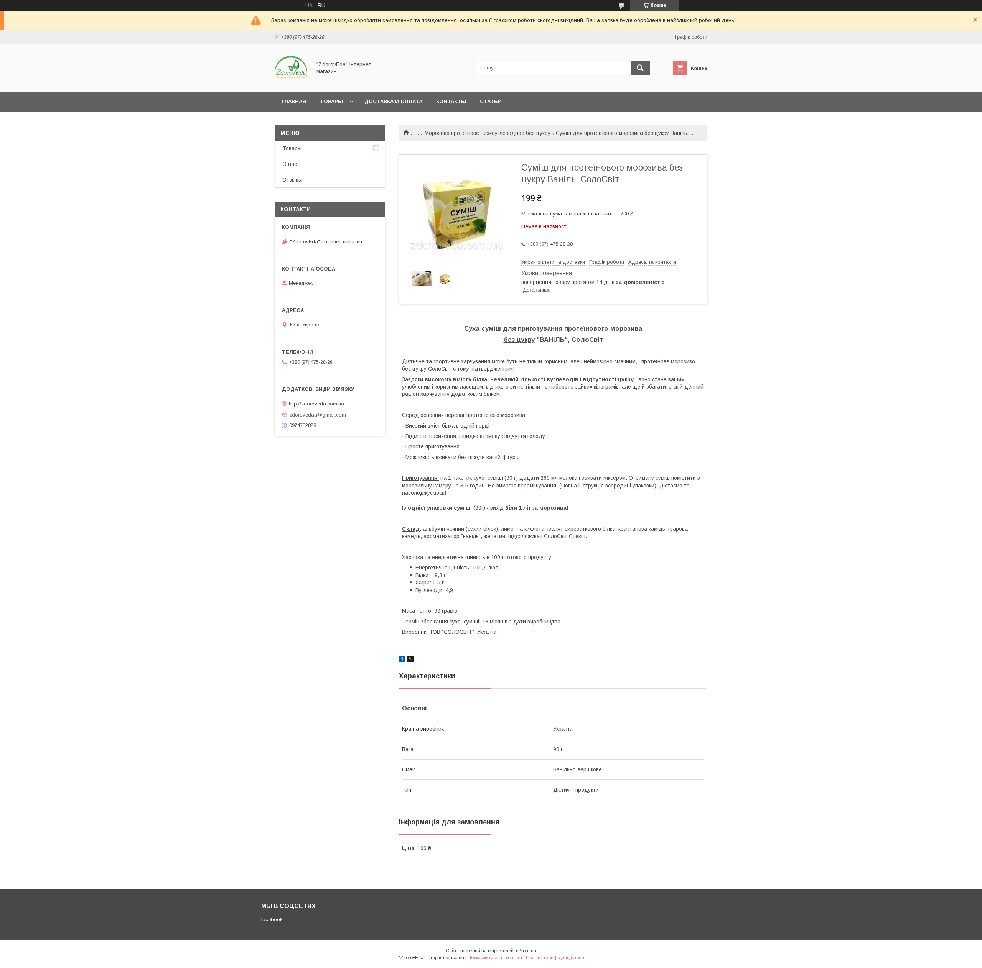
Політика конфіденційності (555, 957)
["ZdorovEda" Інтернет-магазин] (291, 82)
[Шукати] (640, 68)
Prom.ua (527, 950)
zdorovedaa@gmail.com (317, 414)
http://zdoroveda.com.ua (316, 404)
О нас (289, 164)
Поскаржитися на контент (495, 957)
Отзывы (292, 180)
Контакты (451, 101)
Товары (331, 101)
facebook (272, 919)
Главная (294, 101)
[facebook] (402, 660)
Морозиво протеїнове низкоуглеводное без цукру (487, 133)
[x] (410, 660)
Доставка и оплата (393, 101)
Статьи (491, 101)
